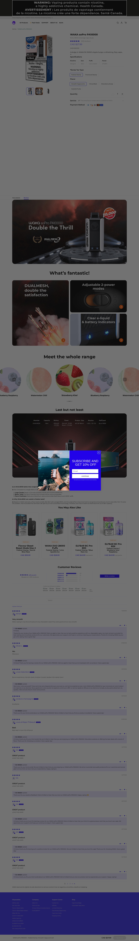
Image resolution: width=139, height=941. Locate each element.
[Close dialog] (98, 452)
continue (85, 476)
